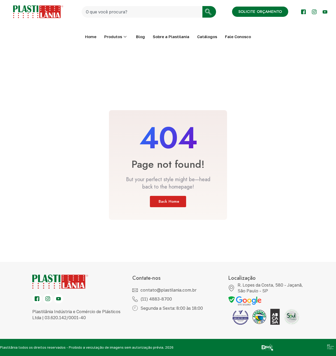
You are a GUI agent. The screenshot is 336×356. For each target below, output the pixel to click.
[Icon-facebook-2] (303, 12)
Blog (140, 36)
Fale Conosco (238, 36)
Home (90, 36)
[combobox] (142, 12)
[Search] (209, 12)
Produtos (113, 36)
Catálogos (207, 36)
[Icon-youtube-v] (325, 12)
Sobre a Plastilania (171, 36)
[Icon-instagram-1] (314, 12)
